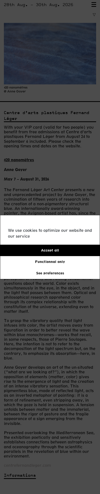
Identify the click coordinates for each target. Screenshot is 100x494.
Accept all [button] (50, 250)
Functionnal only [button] (50, 262)
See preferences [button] (50, 273)
